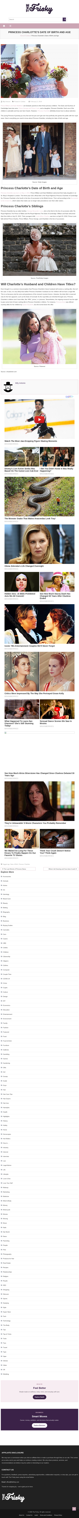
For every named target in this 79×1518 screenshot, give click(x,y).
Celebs (23, 101)
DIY (4, 1001)
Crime (5, 983)
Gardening (6, 1063)
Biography (6, 912)
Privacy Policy (58, 1515)
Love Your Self (8, 1183)
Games (5, 1058)
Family (5, 1023)
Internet (5, 1152)
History (5, 1121)
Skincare (6, 1294)
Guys (4, 1085)
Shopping (6, 1290)
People (5, 1245)
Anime (5, 885)
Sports (5, 1298)
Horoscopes (7, 1134)
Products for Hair (8, 1258)
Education (6, 1010)
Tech (4, 1316)
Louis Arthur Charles (42, 216)
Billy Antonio (6, 101)
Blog (4, 916)
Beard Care (7, 899)
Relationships (7, 1272)
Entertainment (7, 1014)
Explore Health (39, 1397)
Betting (5, 907)
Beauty (5, 903)
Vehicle (5, 1361)
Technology (6, 1321)
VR (4, 1369)
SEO (4, 1285)
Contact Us (29, 1515)
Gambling (6, 1054)
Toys (4, 1343)
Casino (5, 939)
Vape (4, 1356)
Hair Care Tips (7, 1094)
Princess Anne (60, 302)
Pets (4, 1250)
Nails (4, 1227)
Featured (6, 1032)
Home (5, 1130)
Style (4, 1307)
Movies (5, 1214)
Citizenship (6, 956)
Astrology (6, 894)
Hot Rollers (6, 1138)
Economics (6, 1005)
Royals (5, 1281)
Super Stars (7, 1312)
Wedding (6, 1374)
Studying (6, 1303)
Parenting (6, 1241)
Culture (5, 992)
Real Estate (7, 1263)
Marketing (6, 1192)
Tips (4, 1329)
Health (5, 1112)
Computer (6, 970)
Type (4, 1352)
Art (4, 890)
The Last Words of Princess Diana (15, 869)
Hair (4, 1090)
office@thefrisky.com (12, 1482)
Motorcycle (6, 1210)
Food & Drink (7, 1041)
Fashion (5, 1027)
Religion (5, 1276)
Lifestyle (5, 1174)
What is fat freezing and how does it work (62, 869)
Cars (4, 934)
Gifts (4, 1067)
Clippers (5, 961)
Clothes (5, 965)
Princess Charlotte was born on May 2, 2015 (15, 193)
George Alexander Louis (35, 211)
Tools (4, 1338)
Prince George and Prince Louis (29, 108)
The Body (6, 1325)
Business (6, 921)
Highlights (6, 1116)
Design (5, 996)
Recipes (5, 1267)
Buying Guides (8, 925)
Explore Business (39, 1425)
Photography (7, 1254)
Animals (5, 881)
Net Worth (6, 1232)
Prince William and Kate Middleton (12, 106)
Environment (7, 1019)
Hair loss (6, 1103)
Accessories (7, 876)
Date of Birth (14, 864)
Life (4, 1170)
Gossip (5, 1076)
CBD (4, 943)
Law (4, 1161)
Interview (6, 1156)
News (5, 1236)
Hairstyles (6, 1107)
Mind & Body (7, 1201)
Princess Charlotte (43, 111)
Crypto (5, 987)
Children (6, 952)
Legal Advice (7, 1165)
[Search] (64, 19)
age (8, 864)
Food (4, 1036)
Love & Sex (6, 1178)
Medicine (6, 1196)
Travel (5, 1347)
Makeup (5, 1187)
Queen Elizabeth (27, 304)
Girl (4, 1072)
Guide (5, 1081)
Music (5, 1223)
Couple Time (7, 974)
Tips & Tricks (7, 1334)
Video (5, 1365)
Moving (5, 1218)
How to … (6, 1143)
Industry (5, 1147)
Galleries (6, 1050)
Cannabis (6, 930)
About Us (21, 1515)
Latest (36, 1515)
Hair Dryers (6, 1098)
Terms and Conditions (46, 1515)
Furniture (6, 1045)
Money (5, 1205)
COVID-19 (6, 979)
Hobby (5, 1125)
